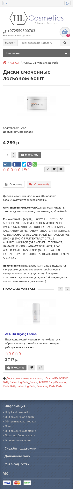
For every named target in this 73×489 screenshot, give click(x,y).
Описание (16, 184)
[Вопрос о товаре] (47, 169)
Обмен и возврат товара (20, 421)
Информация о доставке (20, 430)
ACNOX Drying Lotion (21, 334)
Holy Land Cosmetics (17, 412)
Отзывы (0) (41, 184)
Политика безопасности (20, 435)
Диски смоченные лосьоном (24, 378)
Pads (59, 386)
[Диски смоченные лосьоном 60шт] (36, 103)
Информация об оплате (20, 416)
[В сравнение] (60, 169)
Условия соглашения (18, 440)
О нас (8, 426)
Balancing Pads (45, 386)
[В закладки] (54, 169)
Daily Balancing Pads (22, 386)
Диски (33, 382)
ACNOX (14, 62)
